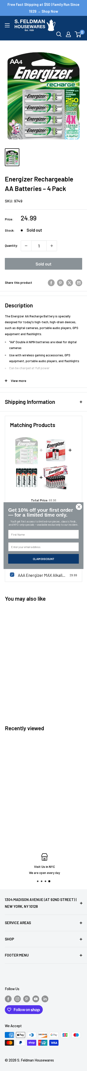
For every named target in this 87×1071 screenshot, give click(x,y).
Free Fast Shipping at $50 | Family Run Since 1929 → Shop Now (43, 7)
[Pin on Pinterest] (60, 282)
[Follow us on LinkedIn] (45, 998)
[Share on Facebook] (51, 282)
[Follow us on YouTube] (35, 998)
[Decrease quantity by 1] (26, 246)
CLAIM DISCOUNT (43, 558)
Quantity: (11, 245)
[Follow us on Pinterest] (26, 998)
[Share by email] (78, 282)
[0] (78, 34)
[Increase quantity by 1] (52, 246)
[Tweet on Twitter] (69, 282)
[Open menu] (7, 25)
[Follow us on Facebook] (8, 998)
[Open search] (59, 34)
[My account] (68, 34)
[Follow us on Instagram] (17, 998)
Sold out (43, 263)
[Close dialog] (79, 506)
